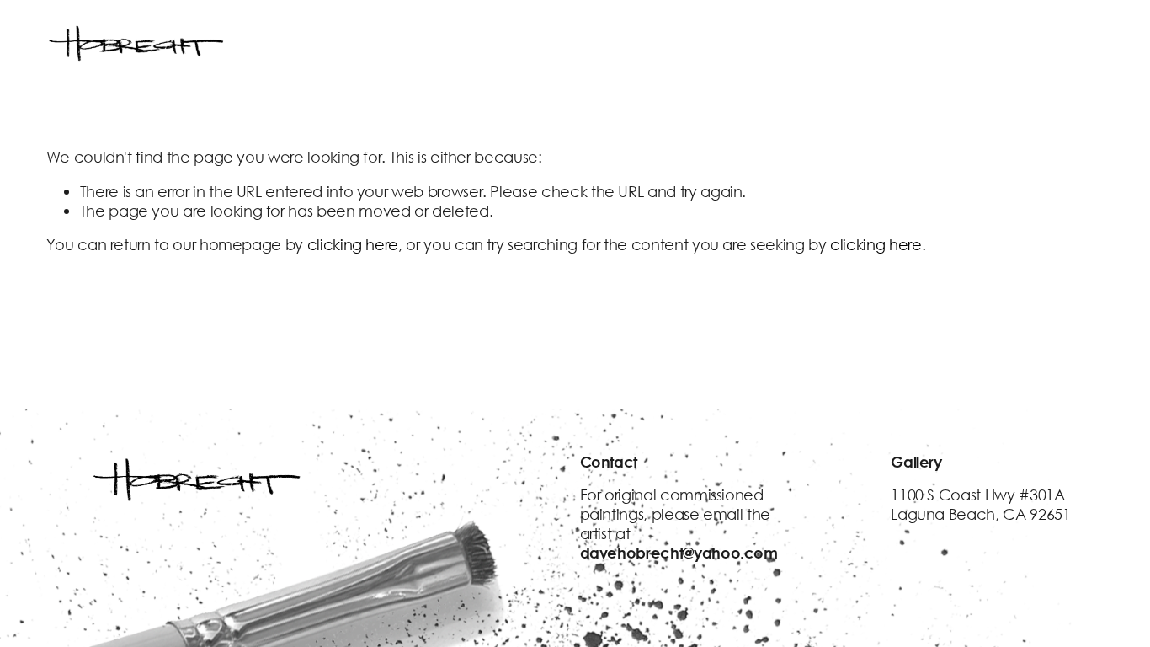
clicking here (352, 244)
